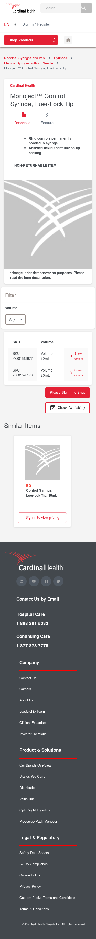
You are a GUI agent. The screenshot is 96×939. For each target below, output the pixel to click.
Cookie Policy (29, 875)
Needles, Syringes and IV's (24, 57)
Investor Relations (33, 733)
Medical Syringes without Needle (28, 62)
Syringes (60, 57)
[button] (48, 307)
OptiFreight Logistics (34, 810)
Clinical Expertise (32, 722)
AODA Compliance (33, 863)
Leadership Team (32, 711)
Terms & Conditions (34, 908)
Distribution (27, 787)
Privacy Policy (30, 886)
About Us (26, 700)
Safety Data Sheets (34, 852)
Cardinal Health (22, 85)
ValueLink (26, 798)
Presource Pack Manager (38, 821)
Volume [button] (47, 341)
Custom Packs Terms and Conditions (47, 897)
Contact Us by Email (37, 599)
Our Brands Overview (35, 765)
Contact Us (28, 677)
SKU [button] (16, 341)
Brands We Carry (32, 776)
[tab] (23, 118)
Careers (25, 688)
